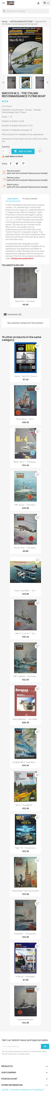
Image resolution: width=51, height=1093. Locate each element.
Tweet (16, 163)
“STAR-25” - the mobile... (25, 976)
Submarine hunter (25, 1019)
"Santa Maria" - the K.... (25, 419)
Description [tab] (12, 198)
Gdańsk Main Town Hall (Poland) (25, 891)
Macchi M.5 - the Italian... (25, 301)
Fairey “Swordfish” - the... (25, 590)
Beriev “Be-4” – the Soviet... (25, 462)
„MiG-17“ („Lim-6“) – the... (25, 633)
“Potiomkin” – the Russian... (25, 933)
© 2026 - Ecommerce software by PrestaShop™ (23, 1089)
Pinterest (23, 163)
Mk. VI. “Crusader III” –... (25, 805)
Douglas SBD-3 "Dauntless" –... (25, 762)
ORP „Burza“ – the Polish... (25, 505)
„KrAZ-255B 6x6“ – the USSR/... (25, 719)
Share (10, 163)
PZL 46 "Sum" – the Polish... (25, 548)
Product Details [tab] (30, 198)
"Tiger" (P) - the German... (25, 848)
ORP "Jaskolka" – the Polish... (25, 676)
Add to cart (23, 151)
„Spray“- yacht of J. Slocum (25, 376)
